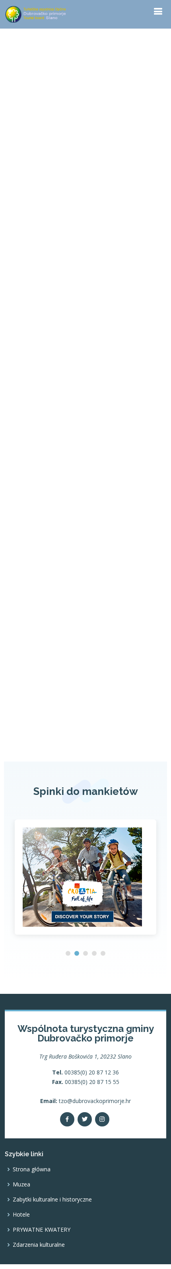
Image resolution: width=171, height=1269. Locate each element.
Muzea (21, 1184)
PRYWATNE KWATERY (41, 1229)
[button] (68, 953)
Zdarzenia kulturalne (39, 1245)
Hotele (21, 1214)
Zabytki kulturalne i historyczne (52, 1199)
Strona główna (32, 1169)
